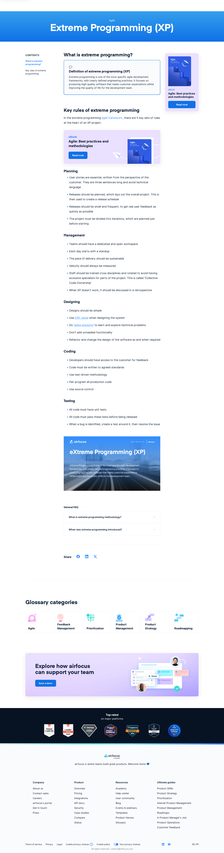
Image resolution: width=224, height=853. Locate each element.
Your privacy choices (129, 844)
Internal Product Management (174, 803)
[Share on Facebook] (78, 557)
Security (79, 807)
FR (197, 844)
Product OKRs (165, 788)
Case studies (81, 812)
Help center (122, 793)
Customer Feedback (168, 827)
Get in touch (40, 807)
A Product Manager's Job (172, 817)
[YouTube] (169, 844)
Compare (79, 817)
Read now (78, 155)
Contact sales (41, 793)
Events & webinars (126, 807)
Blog (118, 803)
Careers (37, 798)
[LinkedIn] (163, 844)
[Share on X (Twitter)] (95, 557)
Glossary (121, 822)
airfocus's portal (42, 803)
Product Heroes (125, 817)
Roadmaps (163, 812)
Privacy (49, 844)
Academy (121, 788)
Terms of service (33, 844)
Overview (79, 788)
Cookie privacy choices (77, 844)
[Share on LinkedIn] (87, 557)
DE (193, 844)
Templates (122, 812)
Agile (112, 20)
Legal (59, 844)
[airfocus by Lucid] (112, 757)
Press (36, 812)
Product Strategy (167, 793)
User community (125, 798)
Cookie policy (103, 844)
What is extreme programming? (33, 62)
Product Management (169, 807)
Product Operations (168, 822)
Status (78, 822)
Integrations (81, 798)
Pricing (78, 793)
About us (38, 788)
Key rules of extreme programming (35, 72)
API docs (79, 803)
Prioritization (164, 798)
